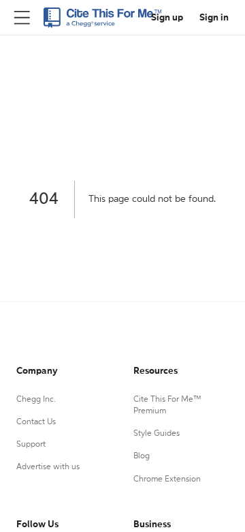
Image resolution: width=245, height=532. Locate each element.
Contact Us (36, 422)
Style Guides (156, 434)
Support (31, 445)
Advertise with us (48, 467)
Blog (141, 456)
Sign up (167, 18)
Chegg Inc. (36, 400)
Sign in (214, 18)
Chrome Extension (167, 479)
